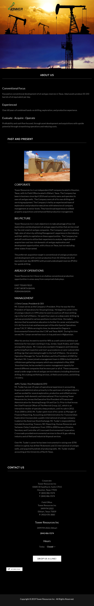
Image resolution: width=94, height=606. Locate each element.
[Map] (47, 580)
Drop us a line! (47, 558)
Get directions (15, 569)
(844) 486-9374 (47, 533)
